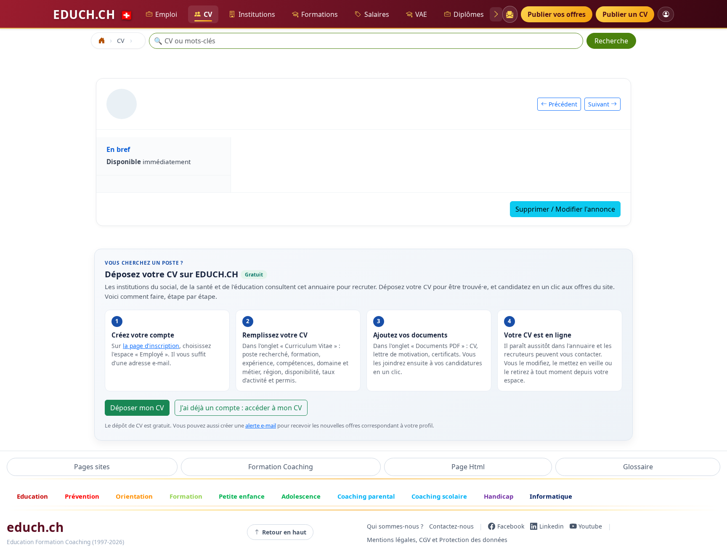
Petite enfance (242, 496)
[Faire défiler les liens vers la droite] (496, 14)
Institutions (257, 14)
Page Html (468, 466)
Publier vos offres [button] (557, 14)
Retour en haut (284, 532)
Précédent (562, 104)
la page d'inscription (151, 346)
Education (32, 496)
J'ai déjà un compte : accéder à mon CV (241, 407)
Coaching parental (366, 496)
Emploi (166, 14)
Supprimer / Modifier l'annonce (565, 209)
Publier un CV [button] (624, 14)
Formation (186, 496)
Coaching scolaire (439, 496)
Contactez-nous (451, 526)
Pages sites (92, 466)
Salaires (376, 14)
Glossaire (638, 466)
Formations (319, 14)
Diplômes (469, 14)
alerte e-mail (260, 425)
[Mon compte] (666, 14)
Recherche (611, 40)
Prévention (82, 496)
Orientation (134, 496)
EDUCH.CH (93, 14)
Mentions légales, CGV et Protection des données (437, 540)
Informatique (551, 496)
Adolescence (301, 496)
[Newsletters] (509, 14)
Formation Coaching (280, 466)
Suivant (599, 104)
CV (208, 14)
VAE (421, 14)
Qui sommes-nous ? (395, 526)
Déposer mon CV (137, 407)
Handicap (498, 496)
